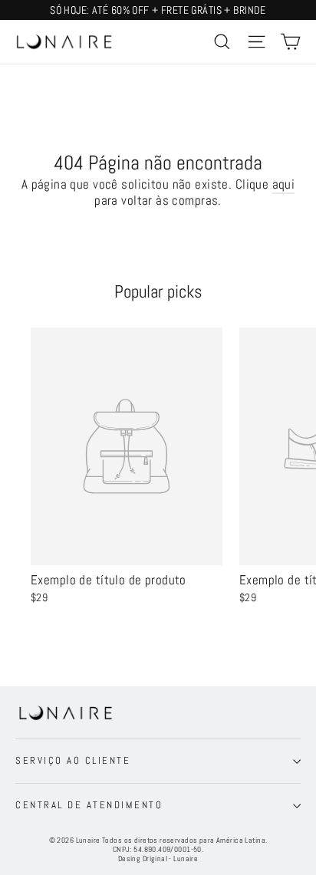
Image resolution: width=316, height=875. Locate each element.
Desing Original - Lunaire (158, 858)
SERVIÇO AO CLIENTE (72, 761)
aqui (283, 184)
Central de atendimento (89, 805)
